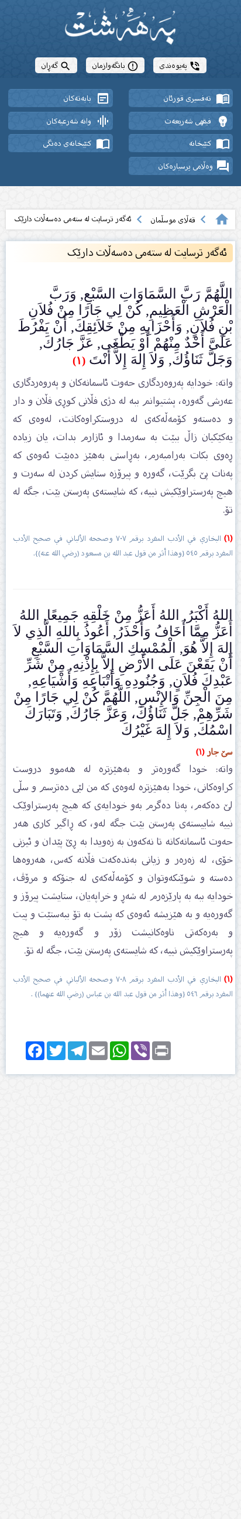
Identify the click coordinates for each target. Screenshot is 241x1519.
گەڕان (56, 65)
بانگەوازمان (115, 65)
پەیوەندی (180, 65)
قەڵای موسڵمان (172, 220)
